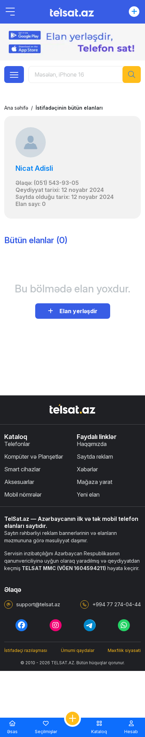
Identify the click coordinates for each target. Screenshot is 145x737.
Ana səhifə (16, 108)
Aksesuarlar (19, 481)
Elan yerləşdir (77, 311)
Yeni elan (88, 494)
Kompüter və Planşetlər (33, 456)
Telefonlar (17, 443)
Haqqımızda (92, 443)
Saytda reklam (95, 456)
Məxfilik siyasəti (124, 650)
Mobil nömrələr (23, 494)
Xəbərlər (87, 469)
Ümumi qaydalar (77, 650)
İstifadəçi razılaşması (25, 650)
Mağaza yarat (94, 481)
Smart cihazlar (22, 469)
